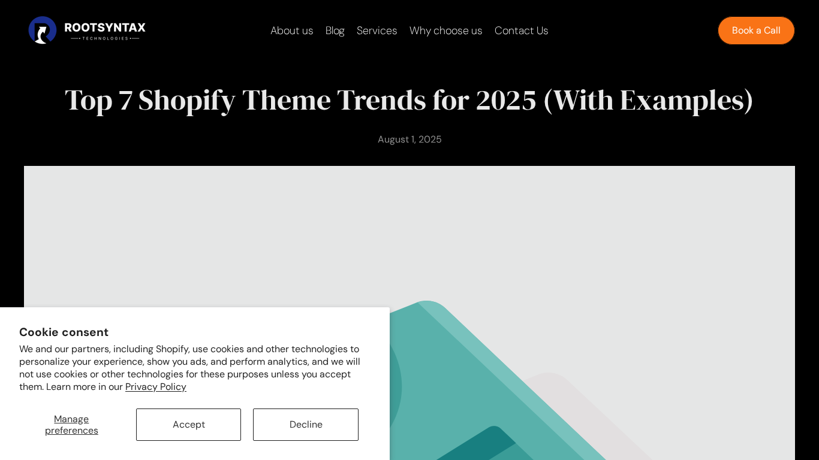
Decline (306, 424)
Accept (189, 424)
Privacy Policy (155, 386)
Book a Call (756, 30)
